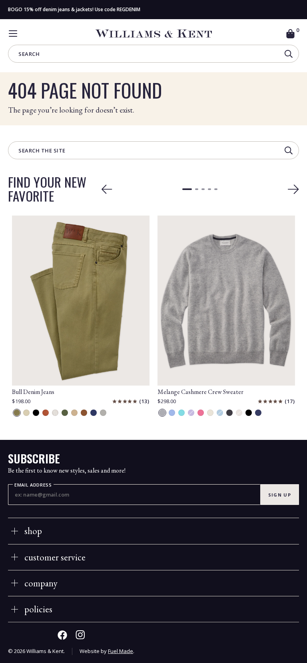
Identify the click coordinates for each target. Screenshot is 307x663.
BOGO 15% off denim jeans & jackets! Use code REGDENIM (74, 9)
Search (29, 54)
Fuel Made (120, 651)
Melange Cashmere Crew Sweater (200, 392)
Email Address (33, 485)
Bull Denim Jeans (33, 392)
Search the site (42, 151)
